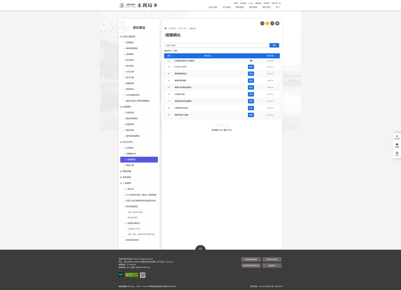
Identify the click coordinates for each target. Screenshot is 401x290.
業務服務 (240, 7)
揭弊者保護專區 (133, 136)
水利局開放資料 (133, 95)
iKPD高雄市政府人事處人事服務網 (141, 195)
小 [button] (262, 23)
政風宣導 (130, 113)
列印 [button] (277, 23)
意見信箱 (274, 3)
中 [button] (267, 23)
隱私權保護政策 (251, 259)
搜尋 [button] (279, 3)
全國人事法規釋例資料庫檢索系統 (141, 201)
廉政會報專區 (132, 118)
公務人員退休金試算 (135, 212)
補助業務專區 (132, 48)
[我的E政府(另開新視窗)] (121, 275)
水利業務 (226, 7)
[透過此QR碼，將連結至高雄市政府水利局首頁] (142, 275)
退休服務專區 (132, 206)
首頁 (165, 28)
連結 (251, 67)
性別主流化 (128, 142)
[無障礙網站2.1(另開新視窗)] (131, 275)
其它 (278, 7)
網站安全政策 (272, 259)
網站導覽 (243, 3)
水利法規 (130, 72)
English (250, 3)
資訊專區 (253, 7)
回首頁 (236, 3)
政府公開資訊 (129, 37)
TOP (397, 155)
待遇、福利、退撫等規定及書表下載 (141, 234)
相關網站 (132, 159)
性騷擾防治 (131, 154)
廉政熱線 (130, 130)
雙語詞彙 (127, 171)
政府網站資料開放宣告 (251, 265)
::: (230, 3)
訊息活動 (213, 7)
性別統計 (130, 148)
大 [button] (272, 23)
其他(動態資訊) (132, 240)
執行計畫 (130, 77)
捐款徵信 (130, 89)
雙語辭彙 (258, 3)
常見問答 (266, 3)
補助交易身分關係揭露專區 (138, 101)
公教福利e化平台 (134, 229)
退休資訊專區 (133, 218)
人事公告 (130, 189)
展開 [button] (200, 249)
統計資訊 (130, 60)
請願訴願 (130, 83)
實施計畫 (130, 165)
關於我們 (266, 7)
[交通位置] (168, 262)
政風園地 (127, 107)
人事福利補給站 (133, 223)
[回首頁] (138, 5)
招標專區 (130, 42)
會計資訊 (130, 66)
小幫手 (396, 147)
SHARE (397, 139)
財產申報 (130, 124)
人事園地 (127, 183)
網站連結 (127, 177)
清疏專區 (130, 54)
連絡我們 (272, 265)
